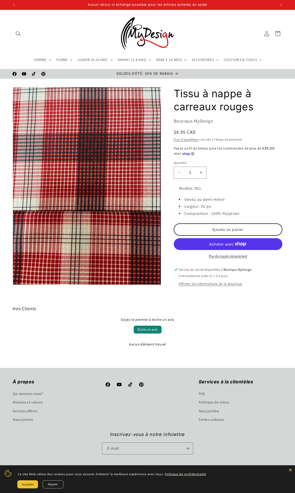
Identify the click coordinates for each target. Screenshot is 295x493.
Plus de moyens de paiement (228, 256)
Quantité (180, 162)
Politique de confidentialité (185, 474)
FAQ (202, 393)
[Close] (290, 470)
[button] (18, 33)
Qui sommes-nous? (28, 393)
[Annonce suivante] (281, 5)
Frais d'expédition (186, 139)
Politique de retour (214, 402)
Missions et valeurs (28, 402)
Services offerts (25, 411)
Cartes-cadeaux (211, 419)
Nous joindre (23, 419)
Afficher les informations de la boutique (210, 283)
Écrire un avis (148, 329)
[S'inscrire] (187, 448)
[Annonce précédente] (14, 5)
